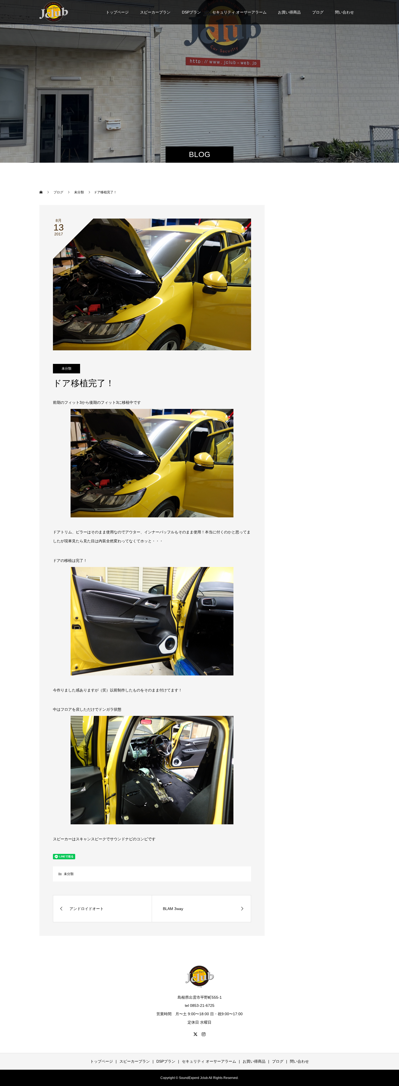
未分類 (66, 368)
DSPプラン (191, 12)
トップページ (117, 12)
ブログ (318, 12)
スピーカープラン (155, 12)
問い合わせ (344, 12)
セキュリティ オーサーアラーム (239, 12)
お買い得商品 (289, 12)
